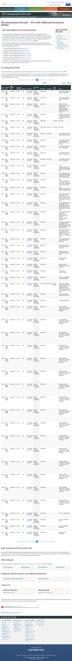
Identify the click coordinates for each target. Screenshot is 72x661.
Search (68, 4)
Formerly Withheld (18, 88)
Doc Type (36, 87)
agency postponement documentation (32, 564)
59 (35, 80)
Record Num (7, 88)
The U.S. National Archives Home (15, 3)
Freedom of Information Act (40, 655)
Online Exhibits (5, 639)
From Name (54, 88)
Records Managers (18, 630)
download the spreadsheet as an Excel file (51, 71)
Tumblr (36, 650)
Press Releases (43, 579)
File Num (42, 88)
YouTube (38, 650)
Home (3, 17)
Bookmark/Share (60, 2)
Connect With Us (36, 647)
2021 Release (60, 567)
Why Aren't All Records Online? (30, 636)
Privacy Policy (30, 655)
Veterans (16, 631)
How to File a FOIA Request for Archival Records (29, 639)
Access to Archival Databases (6, 634)
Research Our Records (7, 9)
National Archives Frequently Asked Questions (29, 625)
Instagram (34, 650)
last (53, 80)
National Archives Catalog (5, 629)
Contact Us (68, 2)
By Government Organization (5, 626)
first (19, 80)
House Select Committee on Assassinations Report (62, 44)
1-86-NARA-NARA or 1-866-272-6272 (36, 659)
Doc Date (29, 88)
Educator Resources (36, 9)
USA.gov (54, 655)
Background (60, 37)
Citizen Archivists (51, 2)
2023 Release (25, 567)
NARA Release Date (12, 87)
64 (45, 80)
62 (41, 80)
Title (60, 88)
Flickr (43, 650)
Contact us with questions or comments (9, 613)
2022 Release (42, 567)
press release (24, 48)
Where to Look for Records (29, 633)
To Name (49, 88)
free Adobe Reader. (17, 606)
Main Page (59, 35)
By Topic (4, 622)
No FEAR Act (48, 655)
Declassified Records (29, 631)
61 (39, 80)
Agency (24, 88)
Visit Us (50, 9)
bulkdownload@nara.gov (13, 555)
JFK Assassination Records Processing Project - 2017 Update (18, 40)
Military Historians (17, 624)
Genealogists (16, 622)
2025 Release (7, 567)
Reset (69, 83)
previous (23, 80)
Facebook (29, 650)
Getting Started (28, 622)
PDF (28, 92)
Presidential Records (6, 631)
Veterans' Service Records (22, 9)
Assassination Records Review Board (62, 47)
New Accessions (40, 624)
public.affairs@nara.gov (47, 592)
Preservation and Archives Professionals (17, 627)
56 (28, 80)
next (50, 80)
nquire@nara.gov (11, 592)
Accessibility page (35, 607)
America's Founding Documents (64, 9)
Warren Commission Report (62, 39)
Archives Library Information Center (6, 637)
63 (43, 80)
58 (33, 80)
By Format (4, 624)
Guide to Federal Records (28, 629)
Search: (44, 83)
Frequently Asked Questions (13, 579)
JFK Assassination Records (21, 17)
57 (31, 80)
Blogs (40, 650)
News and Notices (41, 622)
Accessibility (24, 655)
